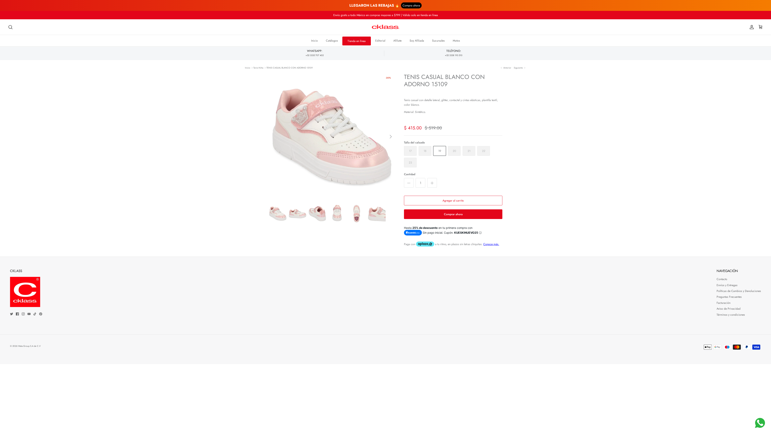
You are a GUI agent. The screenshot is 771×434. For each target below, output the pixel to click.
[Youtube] (29, 313)
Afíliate (397, 41)
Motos (456, 41)
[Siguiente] (390, 136)
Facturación (723, 303)
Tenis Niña (258, 67)
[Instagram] (23, 313)
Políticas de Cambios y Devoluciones (739, 291)
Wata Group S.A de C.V (29, 346)
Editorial (380, 41)
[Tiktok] (34, 313)
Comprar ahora (453, 214)
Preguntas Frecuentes (729, 297)
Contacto (722, 279)
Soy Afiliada (417, 41)
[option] (332, 136)
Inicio (314, 41)
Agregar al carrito (453, 201)
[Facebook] (17, 313)
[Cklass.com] (385, 27)
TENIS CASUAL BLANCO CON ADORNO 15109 (289, 67)
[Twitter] (11, 313)
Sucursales (438, 41)
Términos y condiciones (731, 315)
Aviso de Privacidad (728, 309)
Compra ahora (411, 5)
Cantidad (409, 174)
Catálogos (332, 41)
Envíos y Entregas (727, 285)
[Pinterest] (40, 313)
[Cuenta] (751, 27)
